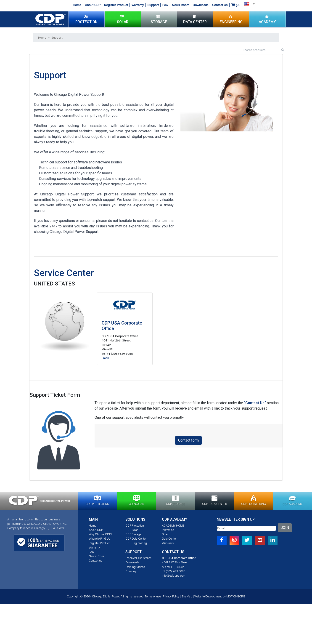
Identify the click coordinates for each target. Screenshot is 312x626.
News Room (180, 5)
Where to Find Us (99, 538)
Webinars (168, 543)
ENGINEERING (231, 22)
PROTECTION (86, 22)
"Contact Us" (255, 403)
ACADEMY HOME (173, 525)
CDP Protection (134, 525)
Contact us (95, 560)
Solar (165, 534)
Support (153, 5)
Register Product (116, 5)
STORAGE (159, 22)
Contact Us (220, 5)
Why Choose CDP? (100, 534)
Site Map (186, 596)
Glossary (130, 571)
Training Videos (135, 567)
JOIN (285, 527)
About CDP (92, 5)
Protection (168, 530)
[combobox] (248, 4)
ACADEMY (267, 22)
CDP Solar (131, 530)
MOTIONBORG (235, 596)
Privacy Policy (171, 596)
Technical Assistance (138, 558)
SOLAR (122, 22)
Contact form (188, 440)
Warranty (138, 5)
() (237, 5)
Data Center (169, 538)
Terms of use (153, 596)
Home (77, 5)
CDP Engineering (136, 543)
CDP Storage (133, 534)
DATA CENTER (195, 22)
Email (105, 358)
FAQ (165, 5)
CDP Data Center (135, 538)
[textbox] (248, 4)
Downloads (201, 5)
